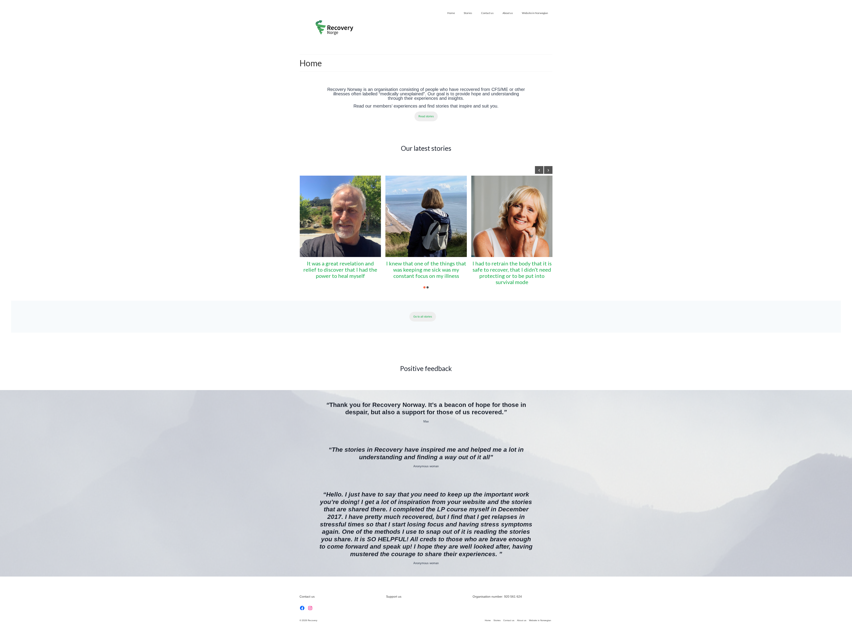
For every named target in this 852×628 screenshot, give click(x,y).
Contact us (307, 596)
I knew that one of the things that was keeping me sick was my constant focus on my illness (340, 269)
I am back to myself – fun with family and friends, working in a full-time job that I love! (512, 269)
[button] (424, 287)
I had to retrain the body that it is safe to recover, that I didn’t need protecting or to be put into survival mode (426, 272)
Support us (393, 596)
